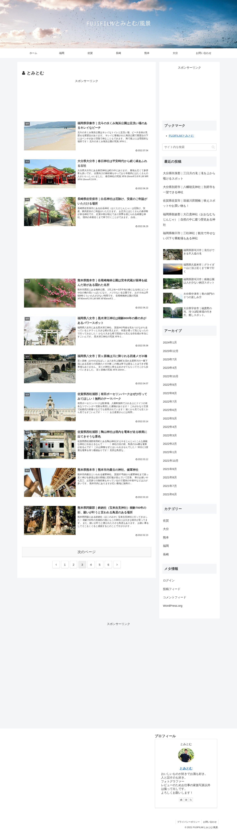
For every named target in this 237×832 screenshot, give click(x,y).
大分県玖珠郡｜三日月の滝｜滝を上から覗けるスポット (189, 176)
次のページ (87, 552)
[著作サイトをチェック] (181, 800)
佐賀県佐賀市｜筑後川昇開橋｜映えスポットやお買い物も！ (189, 203)
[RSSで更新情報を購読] (191, 800)
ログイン (169, 580)
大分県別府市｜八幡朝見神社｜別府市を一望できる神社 (189, 189)
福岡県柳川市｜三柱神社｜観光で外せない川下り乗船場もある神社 (189, 236)
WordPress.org (172, 605)
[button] (213, 147)
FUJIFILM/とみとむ (181, 135)
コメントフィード (174, 597)
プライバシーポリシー (188, 822)
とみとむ (186, 768)
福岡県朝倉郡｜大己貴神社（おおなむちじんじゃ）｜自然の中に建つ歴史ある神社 (189, 219)
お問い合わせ (210, 822)
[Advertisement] (86, 99)
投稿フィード (171, 588)
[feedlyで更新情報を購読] (186, 800)
